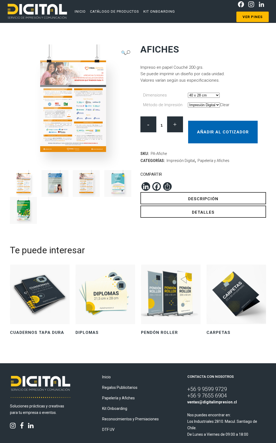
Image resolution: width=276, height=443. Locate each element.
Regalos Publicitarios (119, 387)
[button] (125, 52)
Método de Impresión (162, 104)
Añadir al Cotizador (223, 132)
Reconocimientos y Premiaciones (130, 419)
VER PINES (253, 17)
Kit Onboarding (114, 408)
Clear (224, 104)
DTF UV (108, 429)
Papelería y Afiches (213, 160)
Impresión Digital (181, 160)
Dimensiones (155, 95)
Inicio (106, 377)
